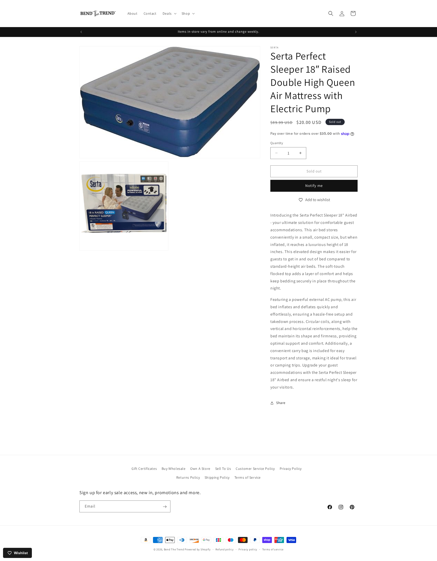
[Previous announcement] (81, 32)
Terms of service (272, 549)
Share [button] (281, 402)
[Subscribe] (164, 507)
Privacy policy (247, 549)
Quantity (276, 143)
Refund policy (224, 549)
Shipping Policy (217, 477)
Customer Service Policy (255, 468)
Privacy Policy (291, 468)
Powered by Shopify (198, 549)
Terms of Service (247, 477)
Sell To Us (223, 468)
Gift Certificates (144, 468)
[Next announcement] (355, 32)
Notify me (314, 185)
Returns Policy (188, 477)
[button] (169, 13)
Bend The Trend (174, 549)
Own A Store (200, 468)
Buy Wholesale (174, 468)
